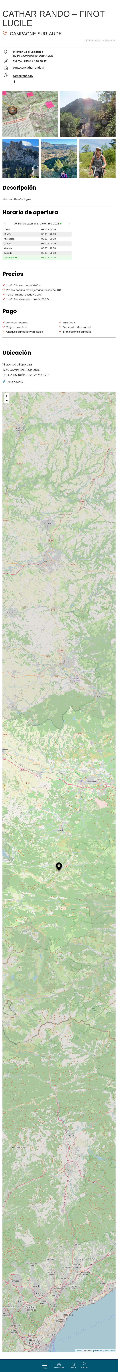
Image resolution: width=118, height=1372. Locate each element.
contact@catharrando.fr (29, 67)
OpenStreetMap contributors (103, 1350)
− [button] (7, 400)
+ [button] (7, 395)
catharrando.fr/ (23, 76)
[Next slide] (69, 224)
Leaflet (78, 1350)
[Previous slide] (4, 224)
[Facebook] (16, 82)
